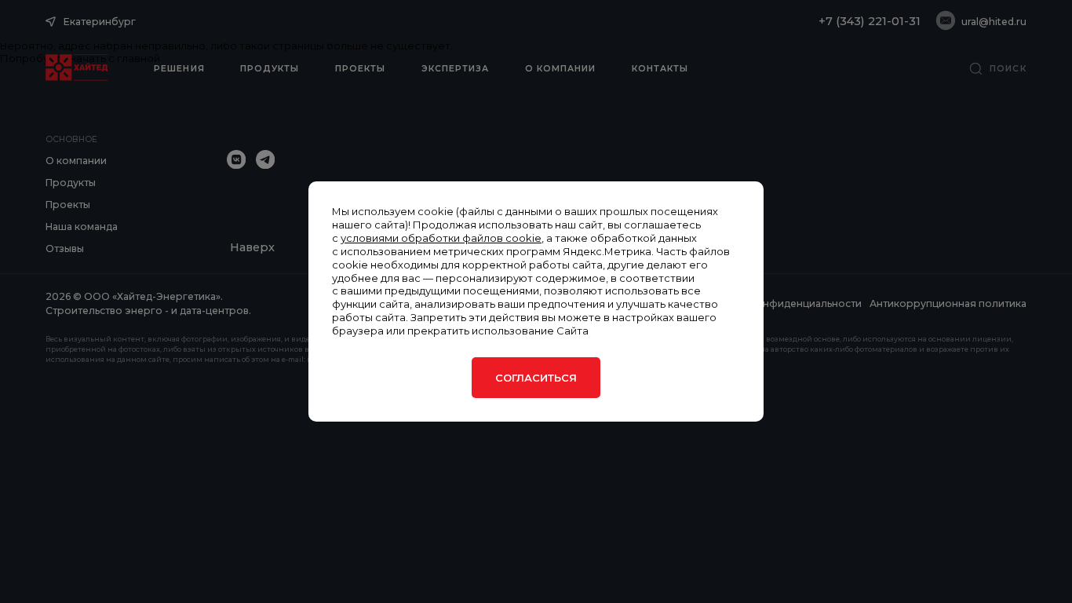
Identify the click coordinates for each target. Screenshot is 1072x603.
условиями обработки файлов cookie (441, 238)
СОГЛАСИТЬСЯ (536, 377)
